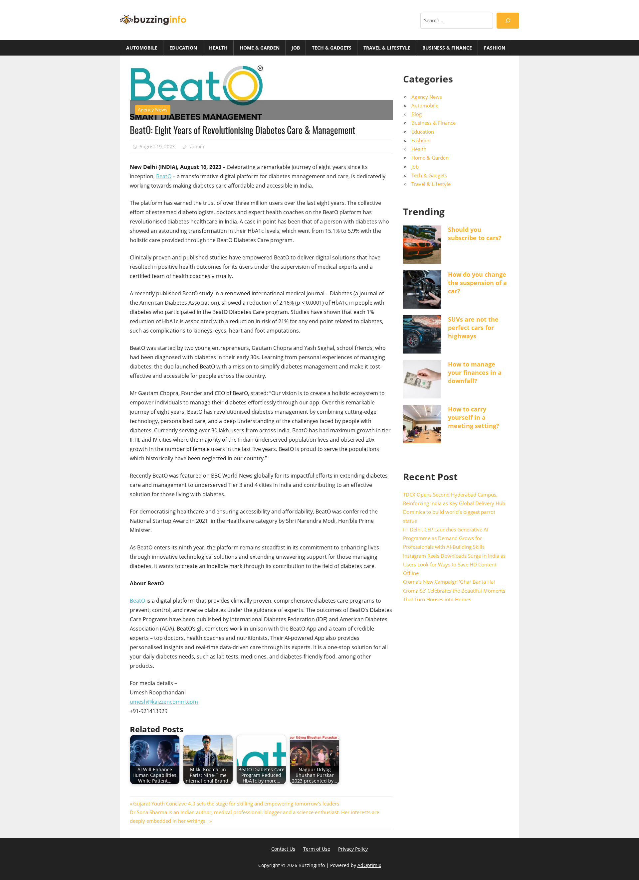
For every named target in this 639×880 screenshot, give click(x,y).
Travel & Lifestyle (386, 48)
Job (296, 48)
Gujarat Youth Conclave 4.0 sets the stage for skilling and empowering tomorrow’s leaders (237, 803)
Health (218, 48)
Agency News (152, 109)
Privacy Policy (353, 849)
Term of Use (316, 849)
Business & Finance (447, 48)
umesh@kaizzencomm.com (164, 701)
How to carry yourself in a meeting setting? (473, 417)
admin (197, 146)
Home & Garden (260, 48)
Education (183, 48)
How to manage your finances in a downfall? (475, 372)
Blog (416, 114)
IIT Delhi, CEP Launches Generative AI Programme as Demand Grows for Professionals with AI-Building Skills (445, 538)
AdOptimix (369, 865)
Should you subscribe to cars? (475, 233)
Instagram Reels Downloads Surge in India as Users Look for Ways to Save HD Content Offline (454, 564)
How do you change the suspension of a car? (477, 282)
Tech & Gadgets (331, 48)
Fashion (494, 48)
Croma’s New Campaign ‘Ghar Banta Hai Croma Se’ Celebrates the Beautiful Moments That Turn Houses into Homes (454, 590)
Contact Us (283, 849)
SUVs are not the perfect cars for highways (473, 327)
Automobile (141, 48)
